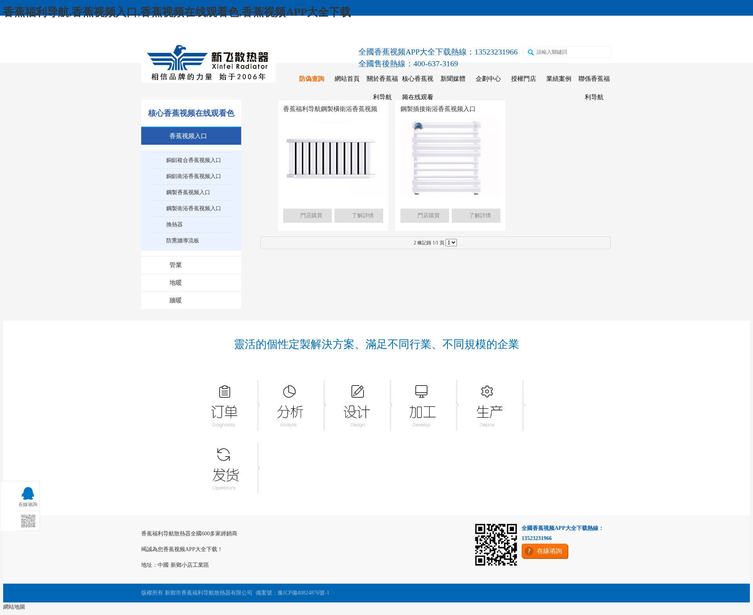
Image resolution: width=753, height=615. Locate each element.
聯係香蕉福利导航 (594, 87)
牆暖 (175, 300)
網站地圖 (14, 607)
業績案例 (558, 78)
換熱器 (174, 224)
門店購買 (311, 215)
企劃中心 (488, 78)
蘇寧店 (504, 32)
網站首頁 (347, 78)
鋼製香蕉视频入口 (188, 192)
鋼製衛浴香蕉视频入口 (193, 208)
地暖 (175, 282)
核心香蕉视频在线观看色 (417, 97)
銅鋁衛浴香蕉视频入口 (193, 176)
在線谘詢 (575, 32)
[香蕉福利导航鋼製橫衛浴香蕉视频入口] (333, 195)
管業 (175, 265)
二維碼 (538, 32)
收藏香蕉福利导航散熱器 (183, 32)
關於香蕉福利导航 (382, 87)
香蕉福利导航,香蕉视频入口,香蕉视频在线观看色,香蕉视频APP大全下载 (177, 12)
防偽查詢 (311, 78)
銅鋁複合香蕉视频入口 (193, 160)
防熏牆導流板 (182, 241)
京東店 (435, 32)
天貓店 (470, 32)
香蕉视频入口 (188, 136)
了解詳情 (363, 215)
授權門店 (523, 78)
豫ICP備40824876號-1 (303, 593)
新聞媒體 (453, 78)
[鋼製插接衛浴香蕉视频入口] (450, 195)
